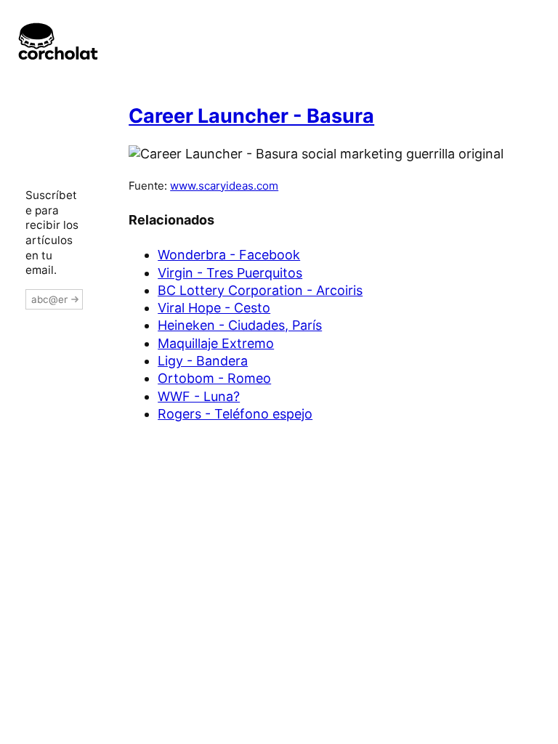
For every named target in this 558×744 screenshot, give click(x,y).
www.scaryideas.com (224, 186)
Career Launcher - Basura (251, 116)
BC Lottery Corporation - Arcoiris (260, 290)
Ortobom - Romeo (214, 378)
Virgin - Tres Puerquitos (230, 272)
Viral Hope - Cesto (214, 307)
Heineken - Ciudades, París (240, 325)
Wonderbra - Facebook (229, 254)
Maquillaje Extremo (216, 343)
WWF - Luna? (199, 396)
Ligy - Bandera (203, 360)
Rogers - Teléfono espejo (235, 413)
